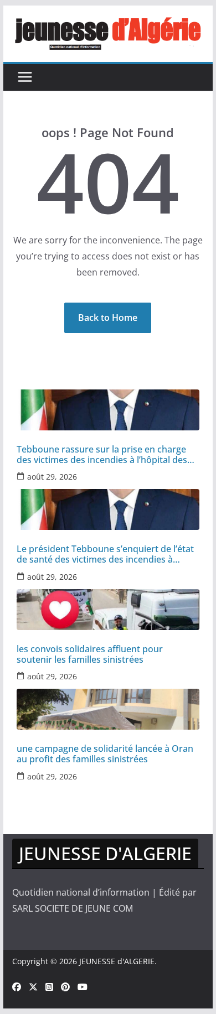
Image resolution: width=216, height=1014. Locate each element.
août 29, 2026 (52, 476)
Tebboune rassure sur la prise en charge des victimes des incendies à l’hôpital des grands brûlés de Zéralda (102, 454)
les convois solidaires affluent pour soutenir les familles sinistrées (90, 654)
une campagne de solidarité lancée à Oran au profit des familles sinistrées (105, 754)
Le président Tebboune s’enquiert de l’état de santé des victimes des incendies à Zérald (105, 554)
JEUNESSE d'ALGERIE (117, 961)
